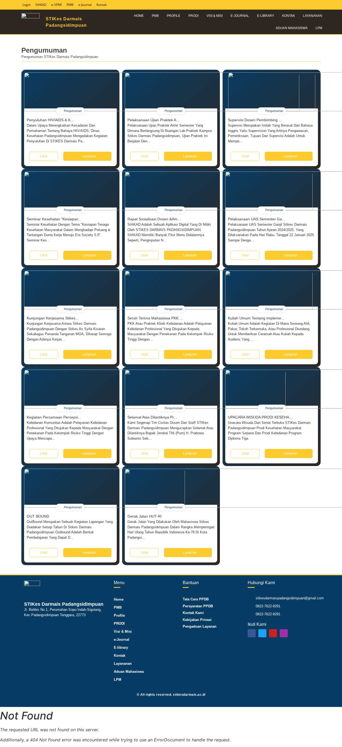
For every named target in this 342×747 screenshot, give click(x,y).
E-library (265, 16)
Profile (173, 16)
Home (139, 16)
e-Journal (240, 16)
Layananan (312, 16)
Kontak (288, 16)
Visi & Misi (215, 16)
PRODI (193, 16)
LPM (319, 28)
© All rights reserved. (171, 695)
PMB (155, 16)
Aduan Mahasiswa (292, 28)
